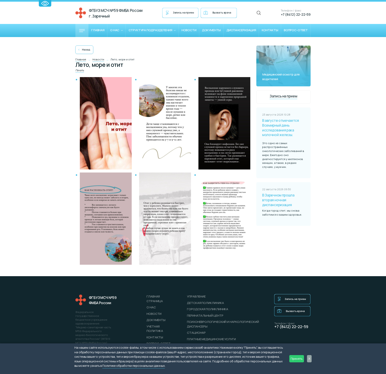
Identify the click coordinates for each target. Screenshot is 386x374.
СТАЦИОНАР (196, 333)
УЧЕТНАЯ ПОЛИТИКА (155, 328)
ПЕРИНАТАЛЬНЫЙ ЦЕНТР (205, 315)
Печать (79, 70)
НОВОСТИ (154, 314)
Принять (297, 358)
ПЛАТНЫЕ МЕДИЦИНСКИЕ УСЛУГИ (211, 339)
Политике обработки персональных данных (133, 366)
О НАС (151, 307)
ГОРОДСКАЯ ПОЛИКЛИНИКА (207, 309)
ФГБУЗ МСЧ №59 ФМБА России (103, 300)
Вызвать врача (222, 12)
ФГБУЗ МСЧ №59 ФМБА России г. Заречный (116, 13)
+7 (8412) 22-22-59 (296, 14)
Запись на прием (183, 12)
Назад (86, 49)
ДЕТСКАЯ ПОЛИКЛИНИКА (205, 303)
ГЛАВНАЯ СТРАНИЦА (155, 298)
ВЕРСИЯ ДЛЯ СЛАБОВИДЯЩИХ (45, 3)
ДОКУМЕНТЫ (156, 320)
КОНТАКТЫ (155, 337)
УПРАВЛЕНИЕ (196, 296)
